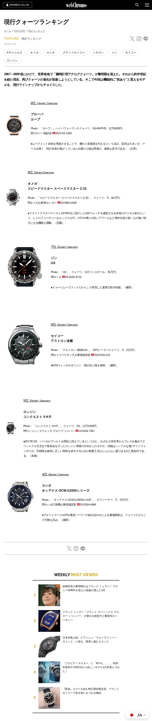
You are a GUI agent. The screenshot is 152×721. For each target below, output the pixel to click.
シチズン (98, 52)
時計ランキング (36, 31)
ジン (114, 52)
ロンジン (12, 60)
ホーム (7, 31)
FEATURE (19, 31)
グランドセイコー (74, 52)
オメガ (34, 52)
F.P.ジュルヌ (14, 52)
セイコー (130, 52)
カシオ (51, 52)
